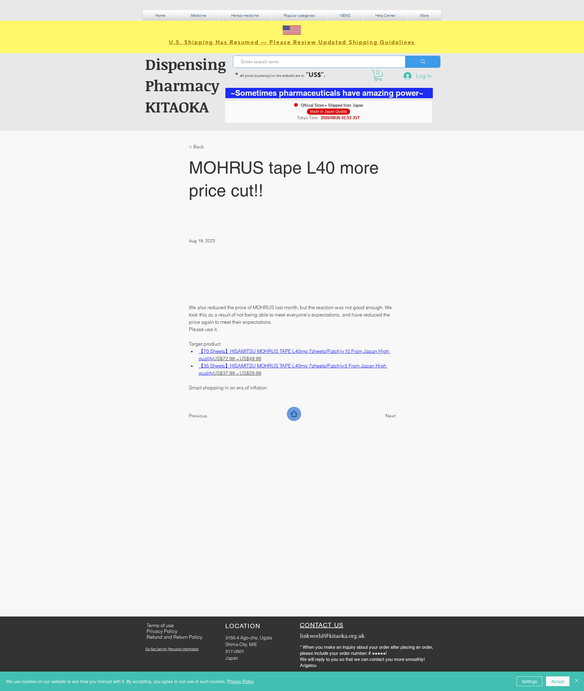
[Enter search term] (422, 61)
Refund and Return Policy (174, 637)
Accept (557, 681)
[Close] (576, 681)
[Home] (294, 414)
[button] (198, 15)
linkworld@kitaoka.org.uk (332, 635)
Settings (529, 681)
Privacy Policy (240, 681)
